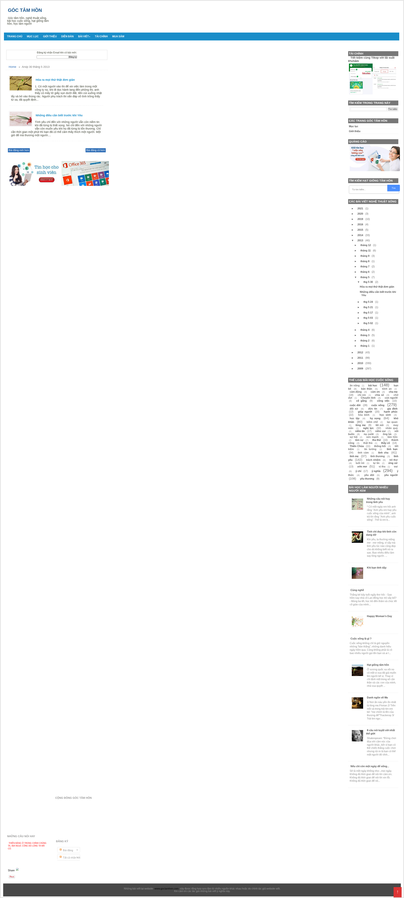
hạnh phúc (391, 411)
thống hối (380, 446)
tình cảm (363, 452)
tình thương (377, 456)
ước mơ (362, 466)
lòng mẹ (361, 425)
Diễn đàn (67, 36)
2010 (360, 363)
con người (391, 397)
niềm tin (360, 431)
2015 (360, 229)
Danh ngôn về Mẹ (377, 697)
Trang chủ (14, 36)
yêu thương (367, 478)
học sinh (385, 415)
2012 (360, 352)
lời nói (379, 425)
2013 (360, 240)
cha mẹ (393, 391)
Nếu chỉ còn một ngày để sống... (370, 766)
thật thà (367, 443)
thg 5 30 (368, 282)
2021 (360, 208)
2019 (360, 219)
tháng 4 (365, 330)
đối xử (354, 408)
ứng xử (393, 463)
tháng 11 (365, 250)
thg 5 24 (368, 302)
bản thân (366, 388)
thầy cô (385, 443)
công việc (383, 400)
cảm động (356, 391)
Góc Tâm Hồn (25, 10)
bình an (387, 388)
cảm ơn (375, 391)
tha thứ (376, 440)
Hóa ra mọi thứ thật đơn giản (55, 79)
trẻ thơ (393, 460)
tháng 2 (365, 340)
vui (396, 466)
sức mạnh (372, 437)
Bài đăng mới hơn (19, 150)
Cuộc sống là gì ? (361, 638)
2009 (360, 368)
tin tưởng (370, 449)
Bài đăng (67, 850)
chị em (362, 395)
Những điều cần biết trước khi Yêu (59, 115)
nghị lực (368, 428)
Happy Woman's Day (379, 616)
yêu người (391, 475)
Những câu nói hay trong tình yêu (378, 500)
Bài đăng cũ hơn (95, 150)
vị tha (382, 466)
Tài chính (101, 36)
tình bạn (392, 449)
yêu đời (369, 475)
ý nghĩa (376, 471)
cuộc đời (355, 405)
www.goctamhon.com (166, 888)
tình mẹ (354, 456)
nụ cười (369, 434)
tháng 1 (365, 345)
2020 (360, 213)
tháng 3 (365, 335)
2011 (360, 357)
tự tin (376, 463)
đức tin (372, 408)
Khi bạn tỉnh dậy (376, 567)
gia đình (392, 408)
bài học (372, 385)
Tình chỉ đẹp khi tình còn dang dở (381, 533)
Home (12, 66)
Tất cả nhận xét (71, 857)
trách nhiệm (373, 460)
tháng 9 (365, 256)
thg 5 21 (368, 307)
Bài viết (84, 36)
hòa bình (364, 415)
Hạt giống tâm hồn (378, 665)
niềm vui (380, 431)
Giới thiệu (50, 36)
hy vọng (375, 418)
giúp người (365, 411)
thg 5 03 (368, 318)
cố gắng (361, 400)
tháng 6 (365, 272)
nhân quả (392, 428)
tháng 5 (365, 277)
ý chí (358, 471)
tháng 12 (365, 245)
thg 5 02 (368, 323)
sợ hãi (353, 437)
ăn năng (355, 385)
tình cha (383, 452)
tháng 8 (365, 261)
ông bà (387, 434)
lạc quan (392, 422)
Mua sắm (118, 36)
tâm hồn (392, 437)
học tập (354, 418)
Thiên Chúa (357, 446)
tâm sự (359, 440)
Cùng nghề (357, 590)
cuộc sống (377, 405)
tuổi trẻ (360, 463)
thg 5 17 (368, 312)
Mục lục (33, 36)
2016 (360, 224)
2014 (360, 235)
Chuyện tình (368, 397)
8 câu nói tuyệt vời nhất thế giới (380, 732)
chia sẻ (379, 395)
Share (11, 870)
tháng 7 (365, 266)
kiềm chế (372, 422)
